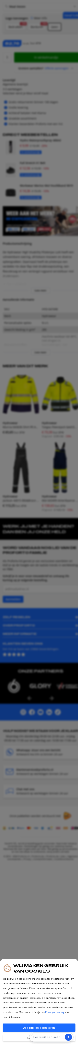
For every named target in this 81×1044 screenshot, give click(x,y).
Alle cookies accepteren (39, 1028)
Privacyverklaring (54, 1012)
